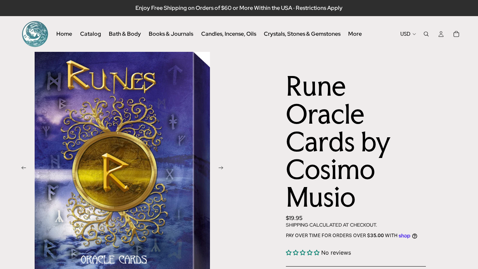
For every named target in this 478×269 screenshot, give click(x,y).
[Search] (426, 34)
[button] (303, 252)
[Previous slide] (21, 168)
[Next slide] (223, 168)
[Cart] (456, 34)
